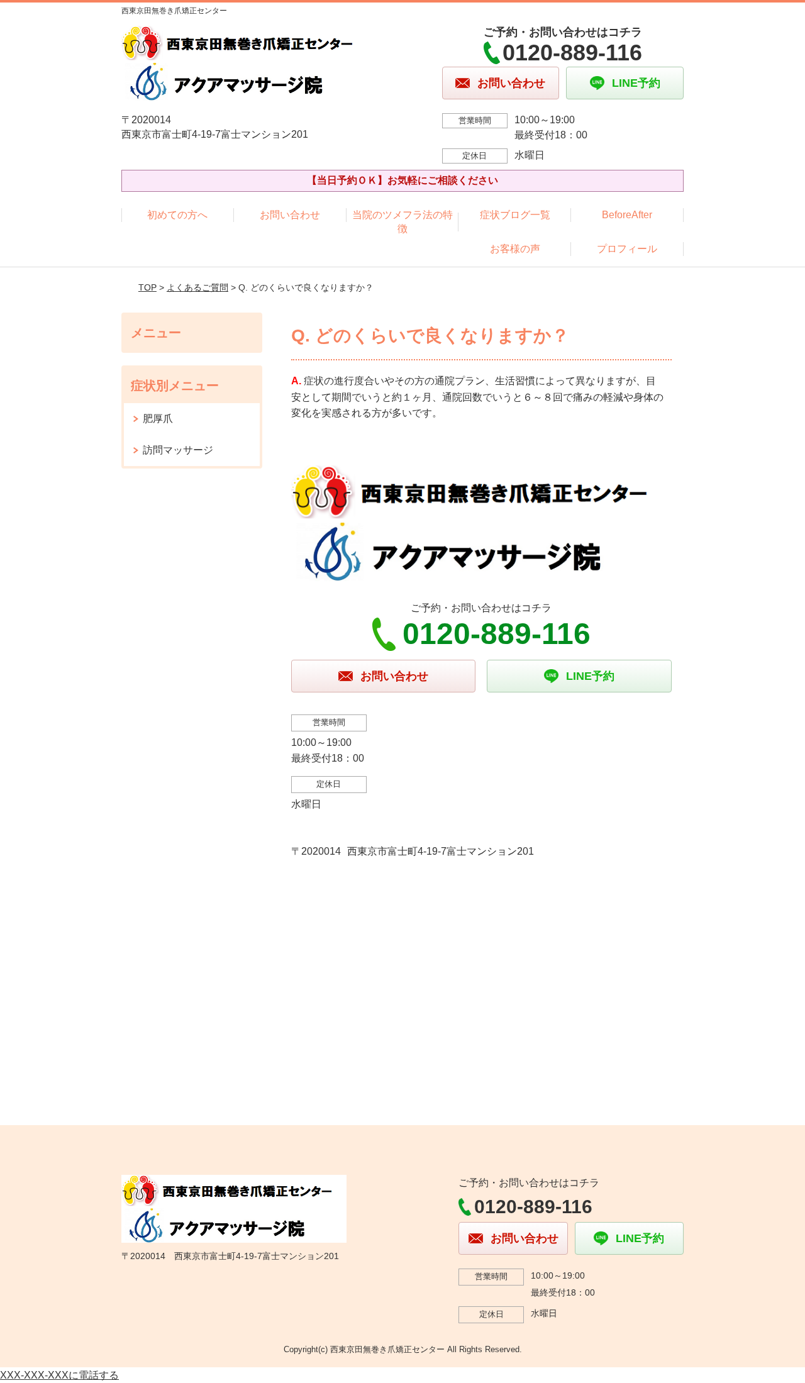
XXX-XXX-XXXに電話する (59, 1375)
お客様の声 (515, 248)
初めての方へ (177, 214)
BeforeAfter (627, 214)
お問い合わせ (290, 214)
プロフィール (627, 248)
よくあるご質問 (197, 287)
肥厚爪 (158, 418)
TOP (147, 287)
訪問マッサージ (178, 450)
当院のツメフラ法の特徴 (402, 221)
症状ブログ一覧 (515, 214)
